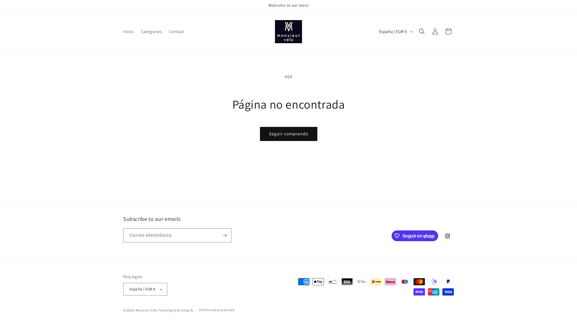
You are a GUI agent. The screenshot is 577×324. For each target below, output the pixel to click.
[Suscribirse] (224, 235)
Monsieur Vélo (147, 310)
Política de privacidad (216, 310)
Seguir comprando (288, 133)
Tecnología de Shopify (175, 310)
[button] (422, 31)
